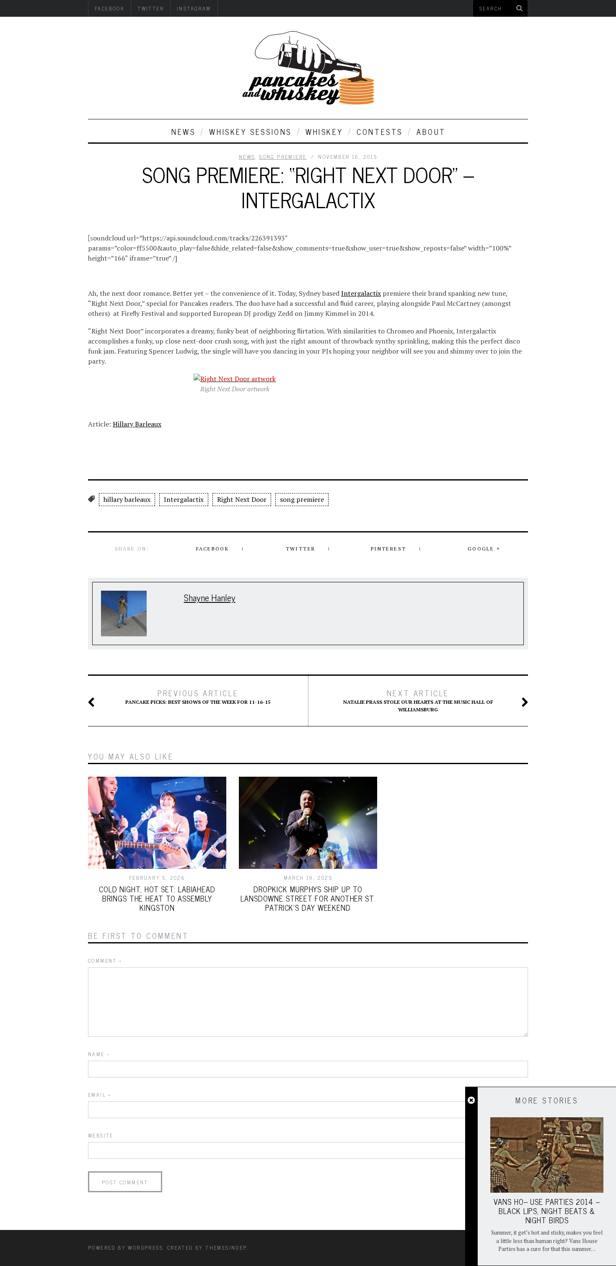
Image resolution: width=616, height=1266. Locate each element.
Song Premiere (282, 156)
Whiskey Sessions (250, 131)
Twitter (301, 548)
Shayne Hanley (210, 597)
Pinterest (388, 548)
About (431, 131)
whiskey (324, 131)
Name (99, 1054)
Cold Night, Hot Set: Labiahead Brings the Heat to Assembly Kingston (157, 898)
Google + (484, 548)
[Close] (471, 1100)
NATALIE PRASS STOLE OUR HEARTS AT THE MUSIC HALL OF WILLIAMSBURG (418, 700)
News (183, 131)
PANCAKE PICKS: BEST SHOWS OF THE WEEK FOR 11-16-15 (198, 696)
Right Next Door (242, 499)
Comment (105, 960)
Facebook (212, 548)
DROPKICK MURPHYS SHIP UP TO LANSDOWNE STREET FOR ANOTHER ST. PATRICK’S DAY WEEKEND (308, 898)
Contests (380, 131)
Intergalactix (361, 293)
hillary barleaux (127, 499)
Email (99, 1094)
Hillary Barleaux (137, 424)
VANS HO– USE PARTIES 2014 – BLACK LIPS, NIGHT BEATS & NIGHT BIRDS (547, 1210)
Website (101, 1135)
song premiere (302, 499)
